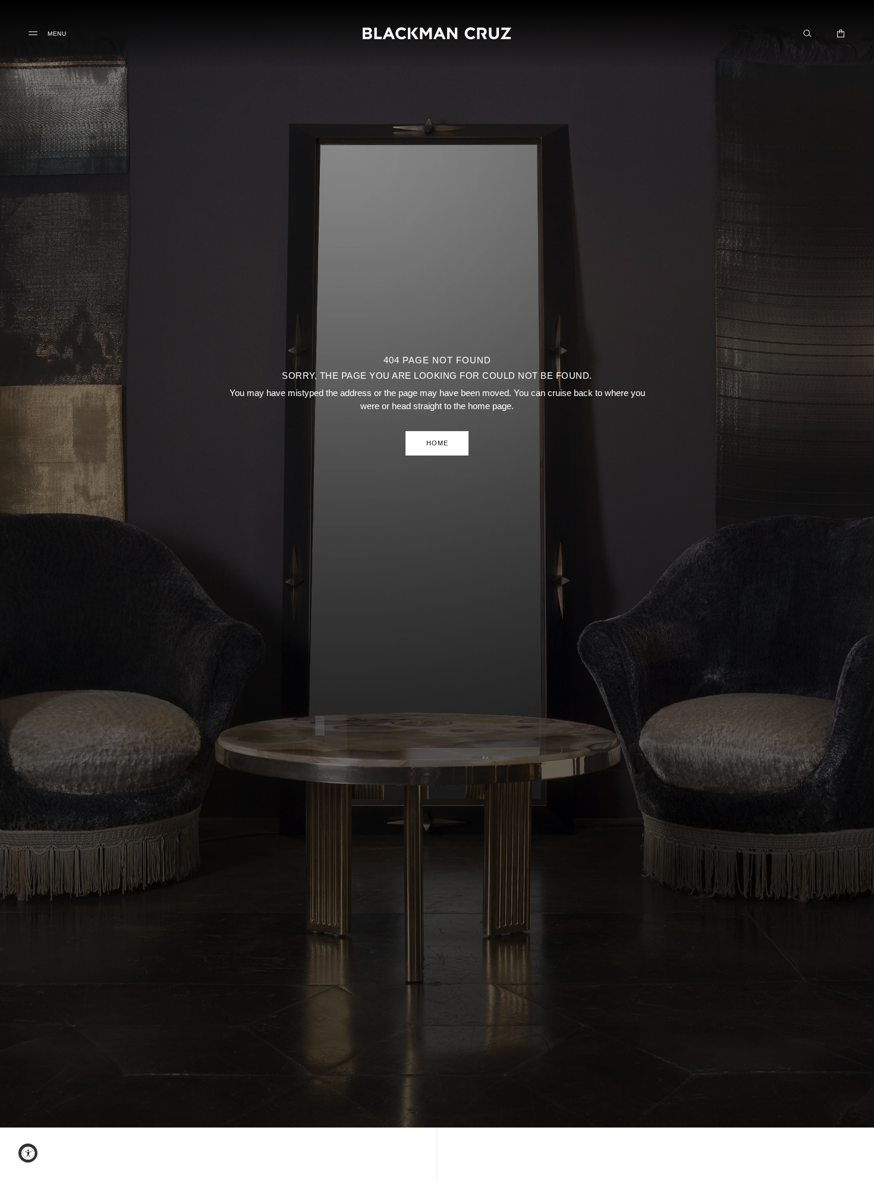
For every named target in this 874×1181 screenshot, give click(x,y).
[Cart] (840, 33)
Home (437, 443)
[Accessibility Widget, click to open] (27, 1153)
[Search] (807, 33)
